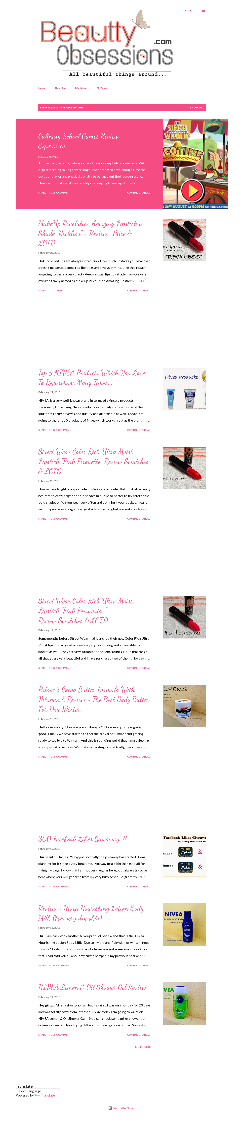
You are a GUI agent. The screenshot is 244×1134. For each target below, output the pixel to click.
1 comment (56, 290)
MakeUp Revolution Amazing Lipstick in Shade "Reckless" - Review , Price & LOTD (91, 233)
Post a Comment (60, 192)
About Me (60, 88)
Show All (197, 107)
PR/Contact (103, 88)
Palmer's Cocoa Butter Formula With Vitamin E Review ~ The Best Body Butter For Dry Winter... (93, 699)
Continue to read (139, 192)
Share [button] (42, 192)
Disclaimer (81, 88)
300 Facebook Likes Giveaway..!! (82, 838)
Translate (48, 1095)
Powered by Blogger (124, 1108)
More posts (143, 1046)
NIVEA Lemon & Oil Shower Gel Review (92, 987)
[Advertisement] (94, 330)
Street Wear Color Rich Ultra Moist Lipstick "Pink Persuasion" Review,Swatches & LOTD (85, 611)
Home (41, 88)
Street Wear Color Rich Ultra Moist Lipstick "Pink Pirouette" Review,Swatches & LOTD (93, 461)
